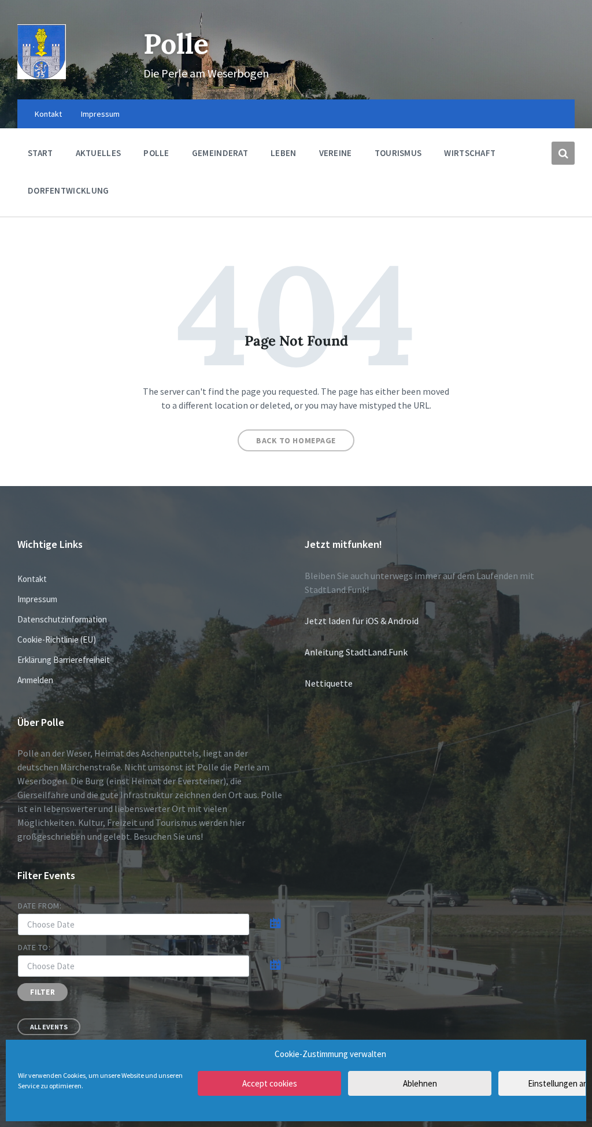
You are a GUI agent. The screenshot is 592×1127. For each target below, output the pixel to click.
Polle (176, 43)
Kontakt (32, 578)
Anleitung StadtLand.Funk (356, 652)
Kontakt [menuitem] (48, 114)
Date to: (34, 947)
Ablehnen (420, 1083)
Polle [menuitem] (156, 152)
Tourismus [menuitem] (398, 152)
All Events (49, 1026)
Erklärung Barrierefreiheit (63, 659)
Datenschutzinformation (62, 619)
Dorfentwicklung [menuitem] (68, 190)
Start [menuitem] (40, 152)
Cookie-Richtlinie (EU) (56, 639)
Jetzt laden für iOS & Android (362, 620)
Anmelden (35, 679)
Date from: (40, 905)
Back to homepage (296, 440)
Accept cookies (269, 1083)
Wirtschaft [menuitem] (469, 152)
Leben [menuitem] (284, 152)
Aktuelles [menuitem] (98, 152)
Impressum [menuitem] (100, 114)
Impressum (37, 599)
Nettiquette (329, 683)
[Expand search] (563, 153)
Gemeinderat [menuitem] (220, 152)
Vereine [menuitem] (335, 152)
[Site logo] (41, 75)
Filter (42, 992)
